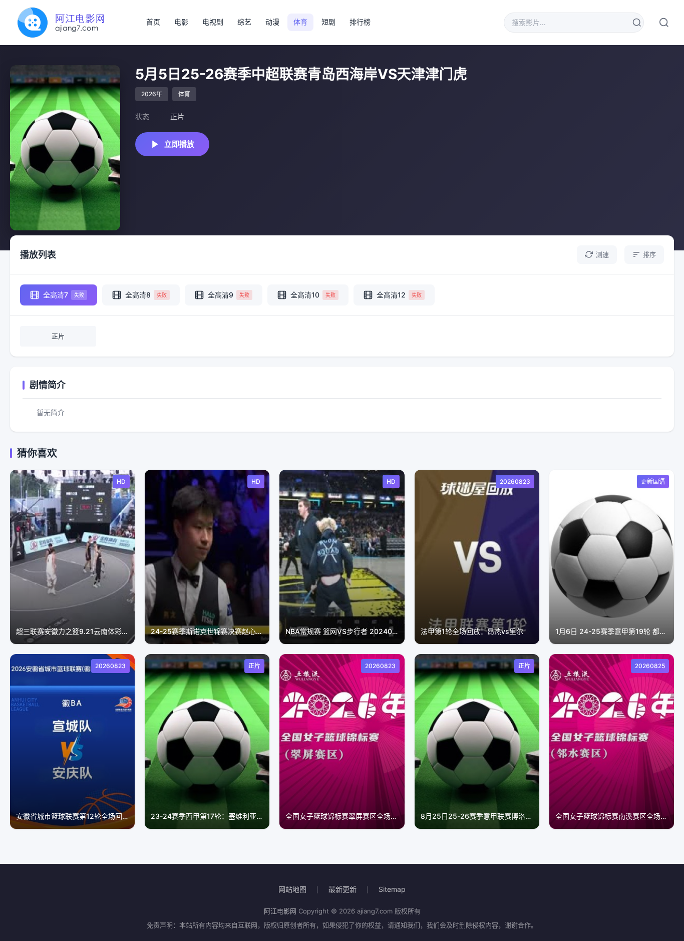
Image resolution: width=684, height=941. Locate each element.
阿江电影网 (280, 911)
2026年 (151, 94)
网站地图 (292, 889)
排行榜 (360, 22)
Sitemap (392, 889)
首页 (153, 22)
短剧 (328, 22)
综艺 (244, 22)
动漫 (272, 22)
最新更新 (342, 889)
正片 (58, 336)
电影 (181, 22)
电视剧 (212, 22)
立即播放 (179, 144)
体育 (300, 22)
